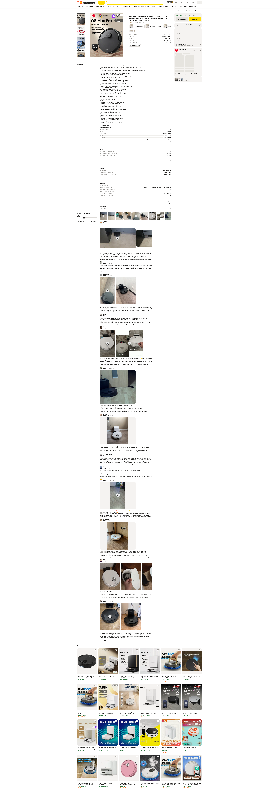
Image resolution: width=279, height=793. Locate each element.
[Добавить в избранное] (95, 650)
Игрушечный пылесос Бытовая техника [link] (190, 748)
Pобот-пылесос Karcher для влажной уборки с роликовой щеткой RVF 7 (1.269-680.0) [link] (149, 748)
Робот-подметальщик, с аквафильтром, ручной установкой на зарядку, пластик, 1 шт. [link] (129, 784)
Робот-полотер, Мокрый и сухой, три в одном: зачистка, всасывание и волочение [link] (171, 784)
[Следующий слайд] (123, 35)
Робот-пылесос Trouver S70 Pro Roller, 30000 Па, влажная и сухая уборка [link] (150, 677)
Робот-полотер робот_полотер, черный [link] (85, 713)
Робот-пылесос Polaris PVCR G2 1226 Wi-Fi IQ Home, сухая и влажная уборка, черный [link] (170, 713)
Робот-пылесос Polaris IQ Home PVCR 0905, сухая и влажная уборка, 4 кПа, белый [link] (129, 713)
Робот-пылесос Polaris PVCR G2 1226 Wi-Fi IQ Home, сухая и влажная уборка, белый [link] (191, 713)
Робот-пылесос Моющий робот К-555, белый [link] (150, 784)
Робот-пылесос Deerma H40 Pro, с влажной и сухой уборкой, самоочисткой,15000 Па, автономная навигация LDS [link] (108, 677)
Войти (199, 2)
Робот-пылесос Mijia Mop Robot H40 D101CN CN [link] (107, 748)
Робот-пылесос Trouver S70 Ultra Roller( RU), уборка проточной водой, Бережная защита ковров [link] (128, 677)
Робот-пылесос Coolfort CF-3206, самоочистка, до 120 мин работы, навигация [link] (86, 677)
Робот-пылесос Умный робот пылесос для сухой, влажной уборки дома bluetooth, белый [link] (192, 784)
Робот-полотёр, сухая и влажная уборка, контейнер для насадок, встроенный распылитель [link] (85, 784)
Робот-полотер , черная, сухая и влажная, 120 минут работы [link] (169, 677)
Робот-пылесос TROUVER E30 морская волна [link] (106, 784)
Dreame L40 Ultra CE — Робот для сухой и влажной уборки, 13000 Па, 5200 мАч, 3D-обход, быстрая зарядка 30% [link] (150, 713)
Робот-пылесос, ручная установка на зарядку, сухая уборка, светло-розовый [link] (191, 677)
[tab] (81, 6)
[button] (137, 26)
